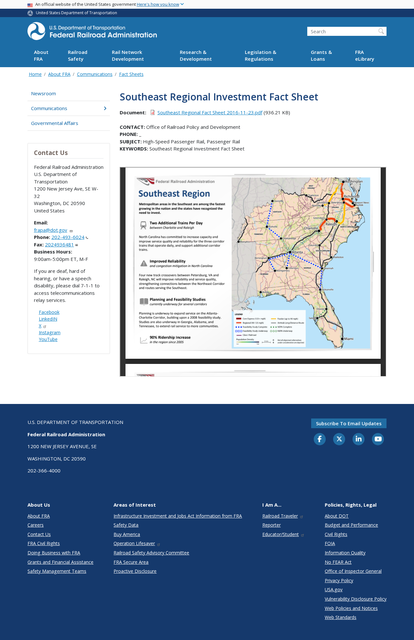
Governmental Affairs (54, 123)
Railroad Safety (77, 55)
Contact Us (39, 534)
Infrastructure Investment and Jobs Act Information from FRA (178, 516)
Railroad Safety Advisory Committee (151, 553)
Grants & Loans (321, 55)
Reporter (271, 525)
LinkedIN (48, 319)
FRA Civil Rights (43, 543)
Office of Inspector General (353, 571)
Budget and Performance (351, 525)
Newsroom (43, 93)
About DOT (337, 516)
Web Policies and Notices (351, 608)
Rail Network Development (128, 55)
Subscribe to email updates (349, 423)
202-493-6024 (67, 237)
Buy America (127, 534)
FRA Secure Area (131, 562)
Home (35, 74)
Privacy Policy (339, 580)
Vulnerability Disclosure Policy (356, 599)
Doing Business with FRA (53, 553)
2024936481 (59, 244)
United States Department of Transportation (76, 12)
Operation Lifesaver (134, 543)
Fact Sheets (131, 74)
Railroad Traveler (280, 516)
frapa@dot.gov (50, 230)
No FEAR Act (338, 562)
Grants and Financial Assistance (60, 562)
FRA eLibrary (364, 55)
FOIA (330, 543)
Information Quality (345, 553)
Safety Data (126, 525)
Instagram (49, 332)
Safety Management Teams (56, 571)
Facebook (49, 312)
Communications (95, 74)
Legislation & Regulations (260, 55)
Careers (35, 525)
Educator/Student (280, 534)
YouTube (48, 339)
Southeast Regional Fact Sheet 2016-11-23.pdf (210, 112)
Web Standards (340, 617)
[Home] (92, 33)
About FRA (41, 55)
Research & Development (196, 55)
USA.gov (334, 589)
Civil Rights (336, 534)
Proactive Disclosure (135, 571)
